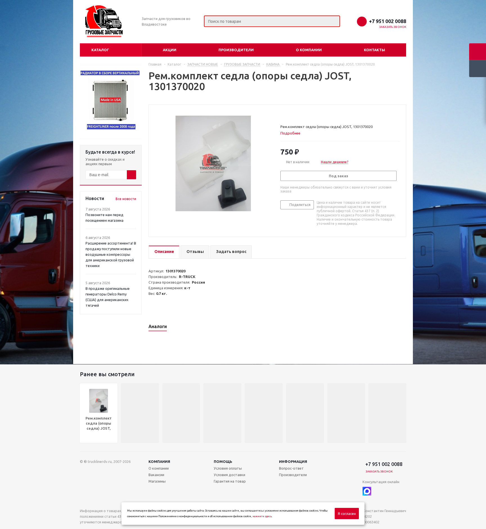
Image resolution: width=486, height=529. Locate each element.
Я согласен (347, 513)
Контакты (374, 50)
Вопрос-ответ (291, 468)
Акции (169, 50)
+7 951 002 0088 (387, 21)
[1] (283, 114)
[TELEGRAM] (378, 491)
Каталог (100, 50)
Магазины (157, 481)
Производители (236, 50)
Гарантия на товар (230, 481)
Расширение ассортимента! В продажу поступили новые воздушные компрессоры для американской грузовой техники (111, 254)
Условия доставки (229, 475)
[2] (288, 114)
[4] (299, 114)
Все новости (126, 199)
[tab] (292, 133)
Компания (159, 461)
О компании (309, 50)
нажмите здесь (262, 516)
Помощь (223, 461)
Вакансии (156, 475)
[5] (304, 114)
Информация (293, 461)
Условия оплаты (228, 468)
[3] (293, 114)
